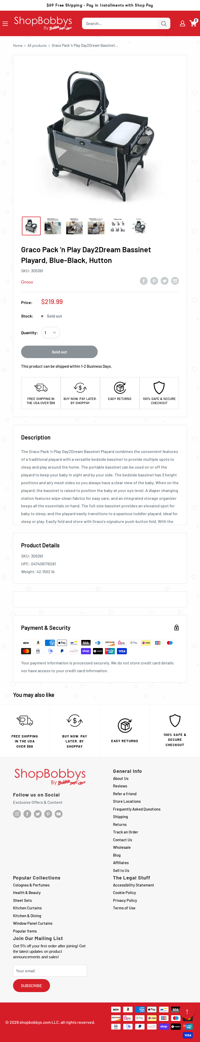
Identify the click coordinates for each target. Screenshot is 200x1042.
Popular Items (25, 931)
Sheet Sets (22, 900)
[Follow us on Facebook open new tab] (27, 814)
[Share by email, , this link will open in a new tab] (175, 280)
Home (17, 45)
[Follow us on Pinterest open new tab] (48, 814)
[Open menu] (5, 24)
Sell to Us (121, 870)
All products (37, 45)
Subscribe (31, 985)
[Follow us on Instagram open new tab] (17, 814)
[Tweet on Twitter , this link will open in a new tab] (164, 280)
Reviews (120, 786)
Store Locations (127, 801)
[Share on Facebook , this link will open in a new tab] (144, 280)
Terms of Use (124, 907)
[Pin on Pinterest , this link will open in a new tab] (154, 280)
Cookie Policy (124, 892)
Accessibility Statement (133, 885)
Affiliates (121, 862)
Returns (120, 824)
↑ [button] (187, 1010)
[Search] (163, 23)
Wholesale (122, 847)
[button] (193, 23)
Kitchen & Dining (27, 915)
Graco (27, 282)
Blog (117, 855)
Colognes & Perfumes (31, 885)
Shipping (120, 816)
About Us (120, 778)
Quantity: (29, 332)
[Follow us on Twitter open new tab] (38, 814)
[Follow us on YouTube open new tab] (59, 814)
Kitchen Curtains (27, 907)
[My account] (182, 23)
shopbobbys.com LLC (39, 1022)
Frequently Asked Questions (136, 809)
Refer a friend (124, 793)
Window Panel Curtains (32, 923)
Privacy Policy (125, 900)
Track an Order (125, 832)
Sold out (59, 351)
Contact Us (122, 839)
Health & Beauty (27, 892)
